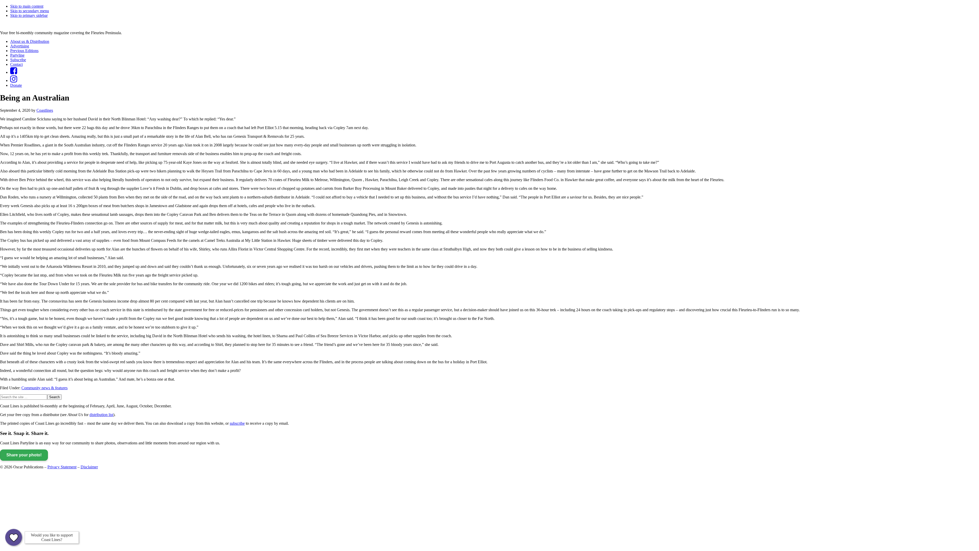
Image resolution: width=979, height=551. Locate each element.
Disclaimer (89, 467)
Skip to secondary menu (29, 11)
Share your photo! (24, 455)
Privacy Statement (61, 467)
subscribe (237, 423)
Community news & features (44, 388)
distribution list (101, 414)
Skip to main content (26, 6)
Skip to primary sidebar (29, 15)
